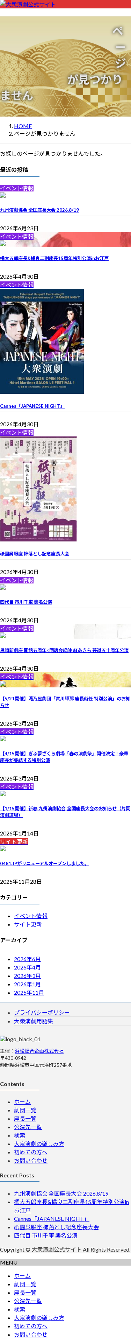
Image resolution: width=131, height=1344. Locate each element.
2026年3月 (27, 975)
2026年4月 (27, 967)
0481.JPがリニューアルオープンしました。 (44, 863)
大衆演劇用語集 (33, 1021)
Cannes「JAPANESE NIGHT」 (32, 406)
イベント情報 (31, 915)
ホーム (22, 1101)
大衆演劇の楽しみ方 (39, 1143)
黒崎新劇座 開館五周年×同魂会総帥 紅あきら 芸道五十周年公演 (64, 650)
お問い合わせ (31, 1160)
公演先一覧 (28, 1127)
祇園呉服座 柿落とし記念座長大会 (34, 553)
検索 (19, 1135)
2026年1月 (27, 984)
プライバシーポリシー (42, 1012)
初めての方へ (31, 1152)
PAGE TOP (122, 1297)
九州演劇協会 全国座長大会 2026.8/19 (39, 210)
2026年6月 (27, 958)
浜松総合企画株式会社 (39, 1051)
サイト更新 (28, 924)
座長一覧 (25, 1118)
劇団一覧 (25, 1110)
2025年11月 (29, 992)
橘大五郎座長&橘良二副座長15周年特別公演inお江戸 (54, 258)
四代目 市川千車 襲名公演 (26, 602)
